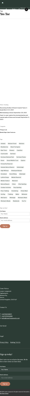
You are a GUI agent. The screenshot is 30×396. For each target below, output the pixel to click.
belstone (21, 143)
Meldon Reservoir (16, 177)
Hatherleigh (20, 167)
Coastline (19, 150)
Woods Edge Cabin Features (7, 132)
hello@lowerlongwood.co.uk (11, 318)
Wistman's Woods (5, 201)
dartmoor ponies (21, 157)
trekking (10, 194)
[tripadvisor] (6, 11)
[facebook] (6, 9)
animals (3, 143)
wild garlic (4, 197)
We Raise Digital (4, 393)
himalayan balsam (16, 170)
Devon (2, 160)
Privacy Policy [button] (4, 342)
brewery (12, 150)
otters (14, 184)
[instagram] (5, 11)
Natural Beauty (5, 184)
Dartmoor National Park (7, 157)
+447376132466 (7, 316)
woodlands (16, 201)
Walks (17, 194)
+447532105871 (7, 314)
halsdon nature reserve (7, 167)
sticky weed (24, 191)
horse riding (13, 174)
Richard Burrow (4, 96)
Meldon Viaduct (5, 180)
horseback (4, 174)
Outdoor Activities (6, 187)
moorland (15, 180)
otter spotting (22, 184)
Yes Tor (24, 201)
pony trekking (5, 191)
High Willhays (5, 170)
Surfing (3, 194)
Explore (23, 160)
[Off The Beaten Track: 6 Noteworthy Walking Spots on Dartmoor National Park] (5, 65)
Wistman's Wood (22, 197)
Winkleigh (12, 197)
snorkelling (15, 191)
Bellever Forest (12, 143)
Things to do (4, 39)
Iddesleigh (22, 174)
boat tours (4, 150)
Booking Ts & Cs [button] (15, 342)
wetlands (24, 194)
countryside (4, 153)
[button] (26, 9)
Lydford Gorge (5, 177)
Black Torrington (15, 147)
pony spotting (17, 187)
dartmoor (13, 153)
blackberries (4, 147)
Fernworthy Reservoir (7, 163)
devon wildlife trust (12, 160)
